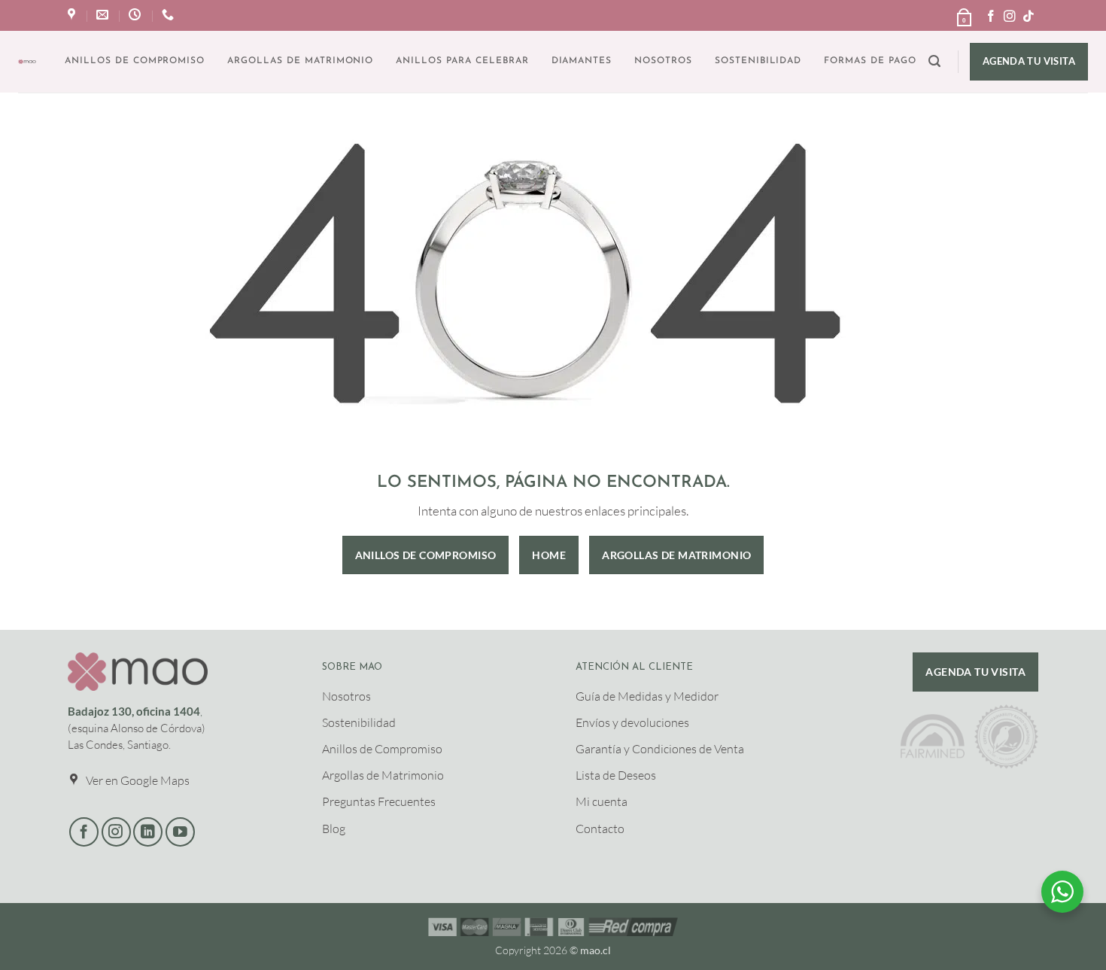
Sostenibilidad (758, 60)
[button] (963, 12)
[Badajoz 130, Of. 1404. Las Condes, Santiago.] (73, 15)
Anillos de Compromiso (135, 60)
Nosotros (663, 60)
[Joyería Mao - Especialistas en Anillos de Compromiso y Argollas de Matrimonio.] (27, 62)
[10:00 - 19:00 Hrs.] (136, 15)
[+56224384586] (170, 15)
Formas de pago (870, 60)
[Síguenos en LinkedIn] (148, 832)
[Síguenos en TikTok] (1028, 17)
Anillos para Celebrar (462, 60)
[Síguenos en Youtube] (180, 832)
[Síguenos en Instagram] (1010, 17)
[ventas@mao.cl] (104, 15)
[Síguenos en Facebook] (991, 17)
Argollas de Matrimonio (300, 60)
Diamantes (581, 60)
